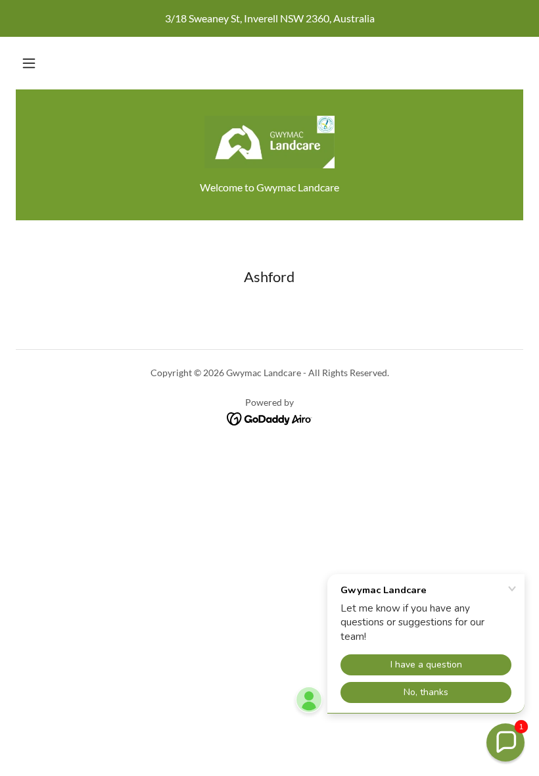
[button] (29, 63)
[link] (269, 142)
